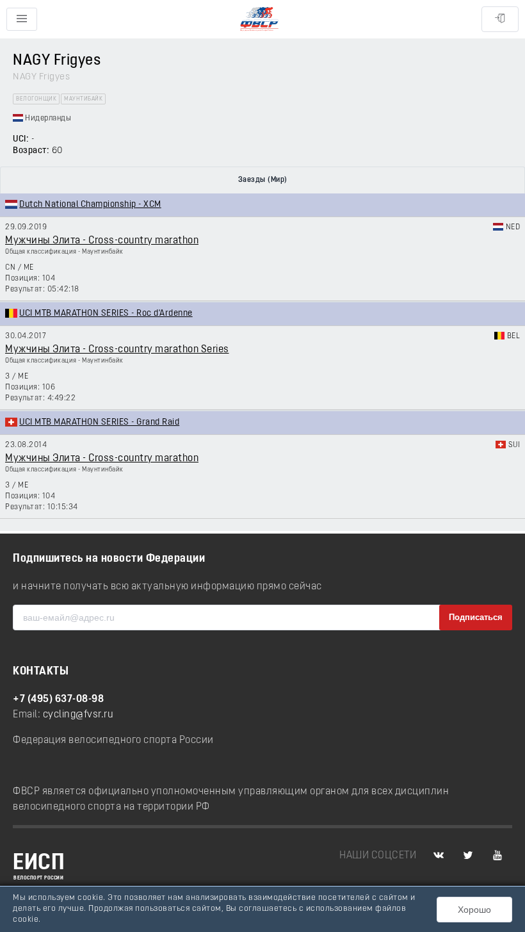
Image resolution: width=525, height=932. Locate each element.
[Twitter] (468, 855)
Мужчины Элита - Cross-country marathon (101, 241)
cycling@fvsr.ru (78, 715)
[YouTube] (497, 855)
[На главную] (259, 19)
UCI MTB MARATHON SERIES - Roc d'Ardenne (106, 313)
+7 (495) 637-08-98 (58, 699)
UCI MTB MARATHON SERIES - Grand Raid (99, 422)
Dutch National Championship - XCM (90, 204)
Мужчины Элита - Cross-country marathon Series (117, 350)
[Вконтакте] (438, 855)
